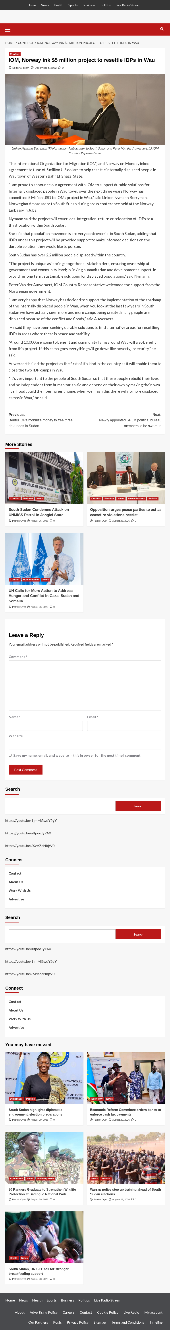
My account (153, 1312)
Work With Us (20, 890)
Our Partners (38, 1322)
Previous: (41, 420)
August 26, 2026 (39, 520)
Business (89, 5)
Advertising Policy (44, 1312)
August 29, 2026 (39, 1119)
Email (92, 717)
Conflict (14, 54)
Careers (69, 1312)
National (28, 498)
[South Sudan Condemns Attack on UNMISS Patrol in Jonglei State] (44, 478)
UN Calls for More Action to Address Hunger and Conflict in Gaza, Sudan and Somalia (44, 596)
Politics (105, 5)
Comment (18, 656)
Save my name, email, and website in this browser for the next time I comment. (77, 755)
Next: (130, 420)
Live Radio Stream (128, 5)
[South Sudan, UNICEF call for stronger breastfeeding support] (44, 1237)
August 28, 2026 (121, 1199)
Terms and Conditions (127, 1322)
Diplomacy (16, 1098)
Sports (73, 5)
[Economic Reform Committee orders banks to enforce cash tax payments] (126, 1078)
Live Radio (131, 1312)
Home (32, 5)
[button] (9, 28)
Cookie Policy (107, 1312)
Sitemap (100, 1322)
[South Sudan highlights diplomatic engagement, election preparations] (44, 1078)
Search (12, 789)
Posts (57, 1322)
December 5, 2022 (46, 67)
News (45, 5)
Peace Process (136, 498)
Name (15, 717)
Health (58, 5)
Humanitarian (31, 579)
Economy (96, 1098)
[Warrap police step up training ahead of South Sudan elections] (126, 1158)
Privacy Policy (78, 1322)
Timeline (155, 1322)
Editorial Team (20, 67)
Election (109, 498)
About (20, 1312)
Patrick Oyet (19, 520)
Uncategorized (45, 1178)
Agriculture (16, 1178)
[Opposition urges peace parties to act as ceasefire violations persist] (126, 478)
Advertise (16, 899)
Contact (15, 873)
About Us (16, 882)
